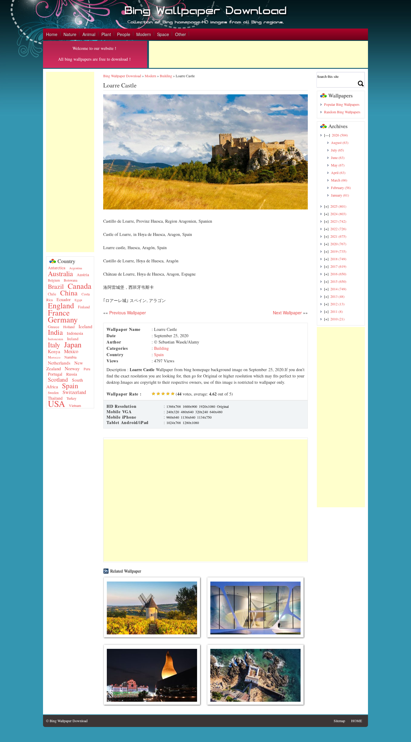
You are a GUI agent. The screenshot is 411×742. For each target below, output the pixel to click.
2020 (338, 243)
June (338, 157)
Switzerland (74, 392)
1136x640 (188, 417)
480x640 (187, 411)
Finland (84, 307)
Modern (143, 34)
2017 (338, 266)
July (337, 150)
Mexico (71, 351)
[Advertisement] (258, 54)
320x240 (201, 411)
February (341, 187)
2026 (340, 135)
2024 (338, 213)
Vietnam (75, 405)
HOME (356, 720)
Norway (72, 368)
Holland (69, 326)
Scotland (58, 379)
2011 (336, 311)
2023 (338, 221)
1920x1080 (207, 406)
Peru (87, 368)
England (61, 305)
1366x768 (173, 406)
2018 (338, 258)
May (338, 165)
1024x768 (173, 422)
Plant (106, 34)
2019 (338, 251)
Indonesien (55, 339)
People (123, 34)
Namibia (70, 357)
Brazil (56, 286)
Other (180, 34)
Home (51, 34)
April (338, 172)
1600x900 (190, 406)
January (340, 195)
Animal (88, 34)
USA (56, 403)
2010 (337, 318)
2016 (338, 273)
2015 (338, 281)
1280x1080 (191, 422)
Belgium (54, 280)
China (69, 293)
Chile (52, 294)
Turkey (71, 398)
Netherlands (59, 363)
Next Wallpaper (287, 313)
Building (166, 75)
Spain (70, 385)
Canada (79, 285)
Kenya (54, 351)
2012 (337, 303)
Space (163, 34)
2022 (338, 228)
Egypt (78, 300)
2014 (338, 288)
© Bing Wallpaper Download (67, 720)
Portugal (55, 374)
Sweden (53, 392)
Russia (71, 374)
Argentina (75, 268)
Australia (60, 273)
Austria (83, 274)
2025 (338, 206)
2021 (338, 236)
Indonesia (75, 333)
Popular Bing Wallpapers (342, 104)
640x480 (216, 411)
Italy (54, 345)
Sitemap (339, 720)
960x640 (172, 417)
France (59, 312)
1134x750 (204, 417)
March (339, 180)
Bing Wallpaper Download (122, 75)
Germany (63, 319)
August (339, 142)
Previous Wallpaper (127, 313)
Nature (69, 34)
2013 (337, 296)
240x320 (172, 411)
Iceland (85, 326)
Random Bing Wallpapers (342, 111)
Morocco (54, 357)
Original (223, 406)
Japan (73, 344)
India (55, 332)
